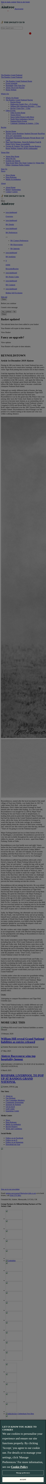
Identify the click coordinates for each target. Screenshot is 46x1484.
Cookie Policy (19, 1466)
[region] (23, 1452)
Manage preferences (23, 1473)
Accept (23, 1479)
